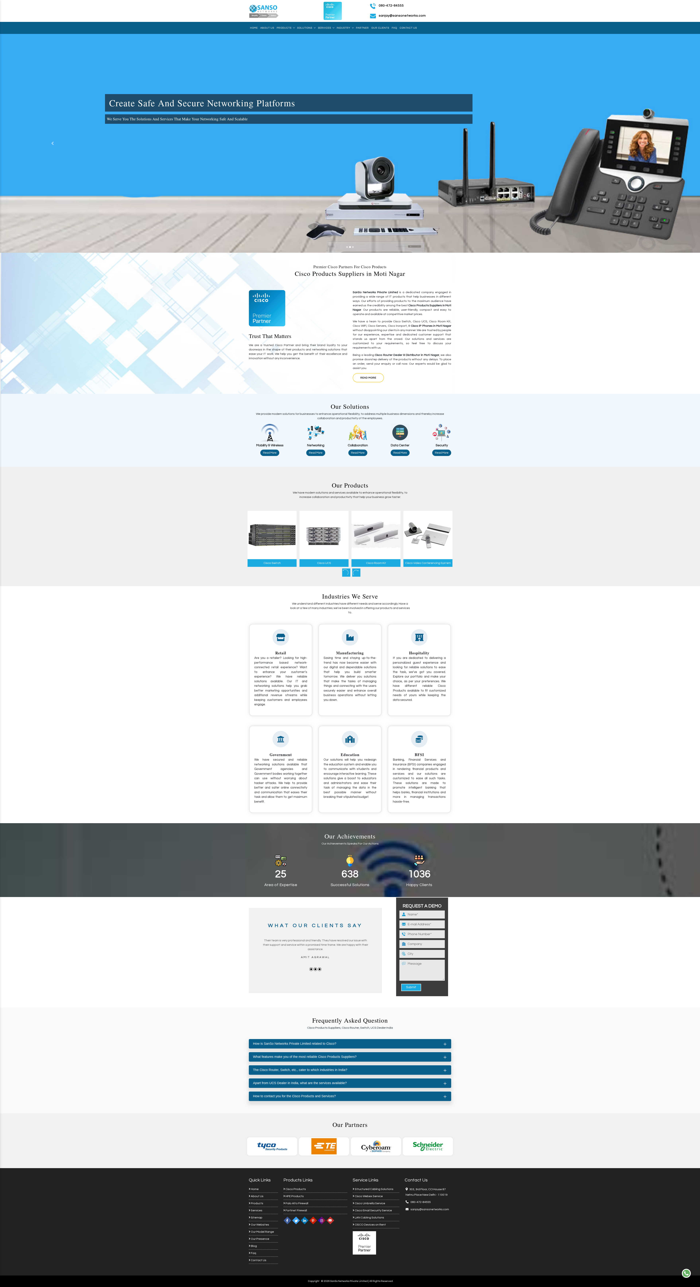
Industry (343, 28)
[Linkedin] (304, 1220)
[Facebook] (287, 1220)
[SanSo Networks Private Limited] (264, 10)
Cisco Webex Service (368, 1196)
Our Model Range (262, 1231)
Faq (394, 28)
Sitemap (256, 1217)
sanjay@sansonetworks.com (429, 1209)
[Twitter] (296, 1220)
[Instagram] (322, 1220)
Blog (253, 1246)
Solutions (304, 28)
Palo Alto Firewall (296, 1203)
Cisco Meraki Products (428, 563)
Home (254, 28)
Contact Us (408, 28)
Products (284, 28)
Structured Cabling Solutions (373, 1189)
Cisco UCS (272, 563)
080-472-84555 (391, 5)
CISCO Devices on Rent (370, 1224)
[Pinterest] (313, 1220)
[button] (52, 143)
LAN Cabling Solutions (369, 1217)
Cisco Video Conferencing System (376, 563)
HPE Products (294, 1196)
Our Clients (380, 28)
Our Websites (259, 1224)
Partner (362, 28)
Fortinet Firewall (296, 1210)
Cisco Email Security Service (373, 1210)
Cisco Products (295, 1189)
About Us (267, 28)
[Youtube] (330, 1220)
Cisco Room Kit (324, 563)
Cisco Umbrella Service (369, 1203)
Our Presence (259, 1238)
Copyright (313, 1281)
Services (324, 28)
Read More (368, 377)
